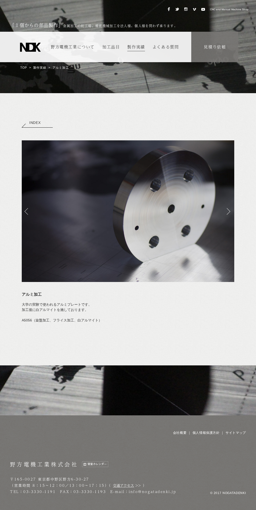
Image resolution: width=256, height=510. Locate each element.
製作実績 (39, 67)
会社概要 (180, 433)
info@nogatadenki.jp (152, 491)
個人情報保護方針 (206, 433)
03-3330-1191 (39, 491)
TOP (23, 67)
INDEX (35, 123)
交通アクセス (123, 485)
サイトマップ (236, 433)
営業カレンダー (97, 464)
